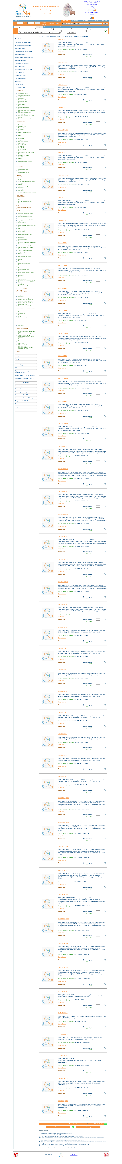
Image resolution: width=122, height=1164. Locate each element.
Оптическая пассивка (20, 60)
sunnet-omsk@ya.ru (92, 8)
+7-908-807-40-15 (92, 3)
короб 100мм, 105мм (23, 93)
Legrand (18, 210)
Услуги (16, 404)
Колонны (20, 311)
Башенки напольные (22, 314)
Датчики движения (22, 239)
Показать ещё (73, 1123)
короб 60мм (21, 98)
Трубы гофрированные (23, 179)
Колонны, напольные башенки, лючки (25, 308)
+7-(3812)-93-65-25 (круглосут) (92, 1)
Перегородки (21, 138)
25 (97, 1123)
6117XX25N (62, 1034)
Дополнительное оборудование (25, 247)
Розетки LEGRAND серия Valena (25, 299)
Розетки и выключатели (22, 328)
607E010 (61, 627)
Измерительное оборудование (23, 45)
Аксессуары (21, 143)
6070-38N (61, 130)
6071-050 (61, 401)
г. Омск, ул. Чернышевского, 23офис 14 (92, 13)
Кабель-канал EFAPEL (21, 289)
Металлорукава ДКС (23, 169)
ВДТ (19, 228)
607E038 (61, 734)
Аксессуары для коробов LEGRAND (26, 115)
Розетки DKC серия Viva (23, 304)
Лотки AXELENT (22, 144)
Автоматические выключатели (25, 216)
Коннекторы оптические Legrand (25, 274)
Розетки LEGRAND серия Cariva (25, 301)
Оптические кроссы (20, 54)
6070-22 (60, 62)
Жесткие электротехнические (25, 201)
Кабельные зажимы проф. (24, 255)
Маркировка (21, 284)
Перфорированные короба (24, 107)
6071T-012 (61, 469)
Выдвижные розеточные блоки (25, 234)
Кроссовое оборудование (21, 63)
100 (102, 1123)
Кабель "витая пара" (20, 72)
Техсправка (94, 20)
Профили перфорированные (24, 132)
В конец (88, 1127)
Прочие (20, 184)
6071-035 (61, 311)
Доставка (85, 20)
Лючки (19, 316)
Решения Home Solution (22, 292)
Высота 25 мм (21, 124)
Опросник (104, 20)
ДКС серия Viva (22, 346)
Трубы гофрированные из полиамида (26, 181)
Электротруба (21, 189)
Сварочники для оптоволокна (23, 42)
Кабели (20, 253)
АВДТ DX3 (21, 215)
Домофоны (20, 243)
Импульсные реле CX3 (23, 252)
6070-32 (60, 85)
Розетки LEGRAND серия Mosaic (25, 298)
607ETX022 (61, 870)
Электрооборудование (21, 365)
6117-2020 (61, 991)
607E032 (61, 712)
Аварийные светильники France (25, 213)
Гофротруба (19, 176)
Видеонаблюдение (22, 230)
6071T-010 (61, 446)
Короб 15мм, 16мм (22, 99)
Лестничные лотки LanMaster (25, 163)
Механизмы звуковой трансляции (25, 285)
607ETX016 (61, 846)
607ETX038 (61, 919)
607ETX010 (61, 798)
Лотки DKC (21, 146)
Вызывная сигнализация (23, 236)
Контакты (75, 20)
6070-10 (60, 39)
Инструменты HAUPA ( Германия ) (24, 401)
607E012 (61, 648)
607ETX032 (61, 895)
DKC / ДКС (19, 290)
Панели (20, 324)
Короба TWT (21, 117)
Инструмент (18, 81)
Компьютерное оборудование (23, 392)
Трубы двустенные (20, 196)
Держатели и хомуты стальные (23, 207)
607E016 (61, 670)
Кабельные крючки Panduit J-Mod (26, 152)
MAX (92, 6)
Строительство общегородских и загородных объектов (24, 371)
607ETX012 (61, 822)
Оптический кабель (20, 48)
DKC (65, 39)
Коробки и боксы (22, 279)
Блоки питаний (21, 226)
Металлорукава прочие (23, 172)
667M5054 (61, 1078)
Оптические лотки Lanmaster (24, 160)
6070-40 (60, 152)
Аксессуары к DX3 (22, 222)
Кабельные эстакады (23, 153)
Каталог (65, 20)
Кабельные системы (20, 87)
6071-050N (61, 423)
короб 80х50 (21, 96)
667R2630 (61, 1101)
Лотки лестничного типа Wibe (25, 150)
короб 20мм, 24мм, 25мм (24, 95)
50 (99, 1123)
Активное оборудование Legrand (25, 223)
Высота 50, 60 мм (22, 126)
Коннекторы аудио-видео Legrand (26, 272)
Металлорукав (19, 166)
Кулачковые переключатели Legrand (26, 280)
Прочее (20, 158)
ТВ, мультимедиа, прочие (24, 335)
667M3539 (61, 1055)
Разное (18, 351)
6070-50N (61, 220)
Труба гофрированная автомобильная (27, 192)
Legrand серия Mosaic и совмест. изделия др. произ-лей (25, 348)
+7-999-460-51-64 (92, 4)
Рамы (19, 135)
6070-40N (61, 175)
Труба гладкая (19, 195)
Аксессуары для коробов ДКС (25, 112)
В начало (58, 1127)
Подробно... (62, 51)
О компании (56, 20)
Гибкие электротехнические (24, 199)
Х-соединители (21, 104)
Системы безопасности (21, 389)
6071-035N (61, 333)
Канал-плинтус (21, 108)
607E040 (61, 755)
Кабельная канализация (21, 368)
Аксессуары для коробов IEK (25, 118)
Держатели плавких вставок (24, 240)
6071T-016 (61, 491)
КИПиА (20, 259)
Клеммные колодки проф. (24, 263)
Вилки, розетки (21, 231)
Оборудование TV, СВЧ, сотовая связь (25, 375)
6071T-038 (61, 559)
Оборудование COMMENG (22, 383)
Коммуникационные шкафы (24, 267)
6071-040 (61, 356)
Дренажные (21, 202)
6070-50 (60, 197)
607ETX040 (61, 943)
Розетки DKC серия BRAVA (24, 305)
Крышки (20, 137)
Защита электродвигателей (24, 248)
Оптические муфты (20, 66)
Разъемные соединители (21, 362)
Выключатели (21, 237)
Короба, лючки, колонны (23, 155)
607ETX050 (61, 967)
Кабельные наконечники (23, 258)
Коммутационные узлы (23, 269)
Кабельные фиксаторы (23, 141)
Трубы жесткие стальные (22, 206)
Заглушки (20, 140)
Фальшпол (18, 321)
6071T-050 (61, 604)
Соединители (21, 129)
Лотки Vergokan (22, 149)
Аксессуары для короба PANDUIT (26, 114)
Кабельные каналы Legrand (24, 256)
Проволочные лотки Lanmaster (25, 161)
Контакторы (21, 275)
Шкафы (20, 295)
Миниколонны (21, 313)
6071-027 (61, 288)
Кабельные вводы (20, 209)
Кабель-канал (19, 90)
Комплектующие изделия (24, 270)
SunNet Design (73, 1155)
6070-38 (60, 107)
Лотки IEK (20, 156)
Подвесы (20, 130)
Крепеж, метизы (19, 84)
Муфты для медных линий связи (23, 69)
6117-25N (61, 1013)
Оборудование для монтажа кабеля (24, 57)
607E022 (61, 691)
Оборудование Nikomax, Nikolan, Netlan (25, 398)
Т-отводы (20, 102)
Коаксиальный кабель (20, 75)
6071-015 (61, 243)
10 (95, 1123)
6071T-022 (61, 514)
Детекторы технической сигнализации (27, 242)
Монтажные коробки (23, 317)
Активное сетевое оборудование (23, 51)
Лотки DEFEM (21, 147)
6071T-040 (61, 582)
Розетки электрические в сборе (25, 333)
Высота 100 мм (21, 127)
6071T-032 (61, 536)
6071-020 (61, 265)
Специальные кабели (20, 78)
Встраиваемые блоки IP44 (24, 233)
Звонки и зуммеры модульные (25, 250)
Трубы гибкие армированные (25, 186)
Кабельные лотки (20, 121)
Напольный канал (22, 105)
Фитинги (18, 175)
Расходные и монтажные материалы (24, 356)
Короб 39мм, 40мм (22, 101)
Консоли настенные (22, 134)
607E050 (61, 776)
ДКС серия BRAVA (22, 344)
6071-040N (61, 378)
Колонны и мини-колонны (24, 264)
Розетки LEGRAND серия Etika (25, 302)
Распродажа (18, 407)
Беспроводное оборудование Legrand (27, 225)
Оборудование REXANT (21, 395)
